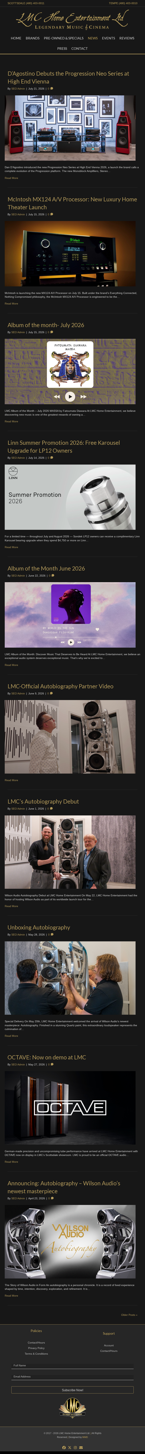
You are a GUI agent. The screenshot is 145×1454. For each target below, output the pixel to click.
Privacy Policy (36, 1348)
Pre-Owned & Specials (63, 38)
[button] (72, 1389)
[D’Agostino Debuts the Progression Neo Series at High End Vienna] (70, 127)
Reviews (126, 38)
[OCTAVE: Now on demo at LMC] (70, 1107)
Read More (11, 177)
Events (108, 38)
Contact (79, 48)
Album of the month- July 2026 (46, 324)
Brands (32, 38)
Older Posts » (129, 1314)
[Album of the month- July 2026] (70, 371)
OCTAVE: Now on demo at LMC (47, 1057)
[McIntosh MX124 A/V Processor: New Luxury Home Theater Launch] (70, 253)
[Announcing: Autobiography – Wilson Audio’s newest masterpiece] (70, 1241)
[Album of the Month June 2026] (70, 614)
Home (16, 38)
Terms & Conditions (36, 1353)
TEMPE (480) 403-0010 (123, 3)
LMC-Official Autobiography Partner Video (60, 686)
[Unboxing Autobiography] (70, 977)
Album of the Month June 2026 (46, 568)
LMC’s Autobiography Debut (43, 801)
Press (62, 48)
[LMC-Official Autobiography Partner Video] (70, 736)
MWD (85, 1437)
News (93, 38)
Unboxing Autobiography (39, 927)
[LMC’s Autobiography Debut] (70, 851)
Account (109, 1345)
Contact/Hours (36, 1342)
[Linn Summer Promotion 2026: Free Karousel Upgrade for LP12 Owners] (70, 496)
